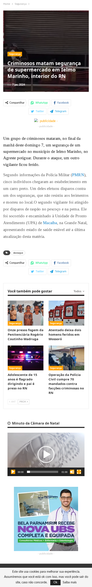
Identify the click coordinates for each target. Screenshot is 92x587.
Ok (55, 582)
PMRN (78, 175)
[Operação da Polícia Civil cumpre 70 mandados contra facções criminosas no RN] (66, 358)
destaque (18, 252)
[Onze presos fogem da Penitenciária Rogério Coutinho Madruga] (25, 313)
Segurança (15, 53)
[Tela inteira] (79, 472)
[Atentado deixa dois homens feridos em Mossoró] (66, 313)
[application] (46, 454)
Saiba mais (70, 582)
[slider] (42, 472)
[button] (46, 454)
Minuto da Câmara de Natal (35, 423)
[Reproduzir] (13, 472)
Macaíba (50, 222)
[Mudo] (72, 472)
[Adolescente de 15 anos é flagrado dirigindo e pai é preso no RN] (25, 358)
